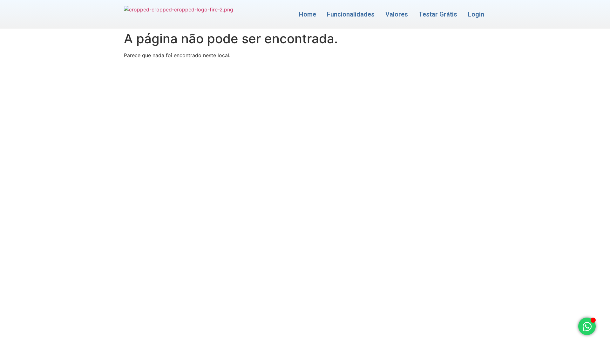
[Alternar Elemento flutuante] (587, 326)
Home (307, 14)
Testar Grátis (438, 14)
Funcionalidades (351, 14)
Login (476, 14)
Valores (396, 14)
